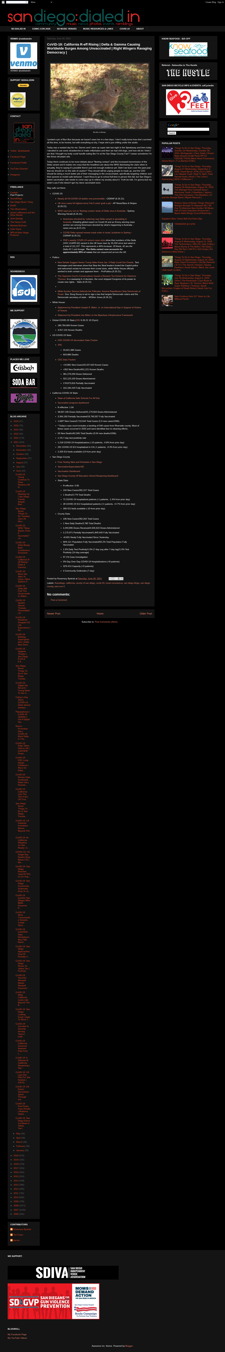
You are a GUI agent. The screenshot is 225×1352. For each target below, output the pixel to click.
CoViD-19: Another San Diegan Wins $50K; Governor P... (23, 901)
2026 (16, 421)
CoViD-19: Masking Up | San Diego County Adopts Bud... (22, 497)
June (19, 471)
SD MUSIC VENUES (67, 29)
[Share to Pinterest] (121, 578)
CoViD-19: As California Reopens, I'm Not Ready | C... (22, 842)
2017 (16, 1168)
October (20, 454)
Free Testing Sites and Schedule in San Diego (80, 462)
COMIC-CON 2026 (41, 29)
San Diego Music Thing (21, 202)
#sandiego (60, 583)
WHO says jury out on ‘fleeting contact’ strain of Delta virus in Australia (91, 211)
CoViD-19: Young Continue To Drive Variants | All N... (23, 480)
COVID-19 (125, 29)
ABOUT (140, 29)
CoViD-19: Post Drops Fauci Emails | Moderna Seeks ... (23, 1108)
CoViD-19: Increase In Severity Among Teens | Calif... (22, 1030)
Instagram (15, 174)
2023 (16, 434)
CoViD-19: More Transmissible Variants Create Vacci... (23, 918)
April (18, 1138)
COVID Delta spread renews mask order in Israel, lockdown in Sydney (97, 232)
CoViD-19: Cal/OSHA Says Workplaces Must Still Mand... (22, 935)
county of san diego (85, 583)
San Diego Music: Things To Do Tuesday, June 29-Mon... (23, 515)
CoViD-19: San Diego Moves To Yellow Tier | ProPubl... (23, 966)
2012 (16, 1189)
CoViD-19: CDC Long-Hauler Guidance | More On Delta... (22, 764)
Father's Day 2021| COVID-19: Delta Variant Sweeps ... (23, 702)
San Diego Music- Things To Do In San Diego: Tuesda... (22, 809)
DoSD (13, 205)
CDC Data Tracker (66, 359)
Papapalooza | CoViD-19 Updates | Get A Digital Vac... (23, 716)
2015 (16, 1176)
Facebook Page (18, 156)
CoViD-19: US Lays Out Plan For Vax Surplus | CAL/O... (23, 1077)
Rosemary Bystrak (22, 1229)
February (21, 1146)
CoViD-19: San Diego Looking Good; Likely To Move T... (23, 1014)
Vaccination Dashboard (69, 471)
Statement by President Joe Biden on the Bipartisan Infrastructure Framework (95, 315)
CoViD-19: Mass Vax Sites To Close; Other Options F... (23, 576)
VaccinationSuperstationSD (71, 466)
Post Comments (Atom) (106, 622)
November (21, 450)
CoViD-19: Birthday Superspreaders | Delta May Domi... (23, 639)
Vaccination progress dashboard (73, 402)
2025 (16, 425)
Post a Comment (59, 600)
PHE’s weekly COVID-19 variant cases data (84, 240)
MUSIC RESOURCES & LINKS (98, 29)
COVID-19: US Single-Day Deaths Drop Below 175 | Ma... (23, 857)
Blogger (129, 1346)
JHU (78, 320)
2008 (16, 1205)
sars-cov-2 (59, 586)
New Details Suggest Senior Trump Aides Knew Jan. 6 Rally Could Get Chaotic (96, 262)
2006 (16, 1214)
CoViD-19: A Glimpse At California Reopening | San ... (23, 1062)
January (20, 1150)
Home (100, 613)
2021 (16, 442)
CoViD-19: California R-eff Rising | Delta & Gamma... (23, 562)
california (70, 583)
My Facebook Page (17, 1334)
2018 (16, 1164)
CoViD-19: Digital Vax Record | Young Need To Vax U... (23, 688)
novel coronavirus (114, 583)
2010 (16, 1197)
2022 (16, 438)
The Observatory (18, 209)
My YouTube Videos (17, 1338)
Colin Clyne (15, 229)
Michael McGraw (18, 225)
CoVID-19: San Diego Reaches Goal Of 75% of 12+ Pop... (23, 871)
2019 (16, 1159)
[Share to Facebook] (118, 578)
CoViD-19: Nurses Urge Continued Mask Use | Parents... (23, 779)
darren (16, 1240)
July (18, 466)
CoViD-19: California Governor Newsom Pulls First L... (21, 1047)
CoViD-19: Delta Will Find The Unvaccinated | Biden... (23, 591)
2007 (16, 1210)
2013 (16, 1185)
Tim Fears (18, 1235)
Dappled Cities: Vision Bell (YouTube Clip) (182, 218)
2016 (16, 1172)
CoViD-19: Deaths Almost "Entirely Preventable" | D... (23, 606)
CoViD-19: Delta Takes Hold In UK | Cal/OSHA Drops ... (23, 748)
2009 (16, 1201)
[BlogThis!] (113, 578)
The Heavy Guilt (18, 222)
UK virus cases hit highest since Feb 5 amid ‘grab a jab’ (84, 203)
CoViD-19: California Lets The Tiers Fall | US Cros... (22, 794)
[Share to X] (116, 578)
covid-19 (100, 583)
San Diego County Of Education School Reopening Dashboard (88, 476)
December (21, 446)
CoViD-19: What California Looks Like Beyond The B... (23, 998)
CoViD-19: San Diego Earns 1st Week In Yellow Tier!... (23, 1123)
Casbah (14, 192)
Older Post (146, 613)
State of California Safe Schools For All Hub (79, 398)
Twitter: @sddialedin (20, 151)
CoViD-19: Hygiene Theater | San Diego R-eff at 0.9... (22, 655)
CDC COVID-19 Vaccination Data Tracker (78, 340)
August (20, 462)
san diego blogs (131, 583)
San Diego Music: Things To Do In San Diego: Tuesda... (22, 672)
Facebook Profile (18, 162)
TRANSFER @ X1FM (184, 224)
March (19, 1142)
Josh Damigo (16, 218)
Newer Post (53, 613)
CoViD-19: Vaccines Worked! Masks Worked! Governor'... (22, 981)
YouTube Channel (19, 168)
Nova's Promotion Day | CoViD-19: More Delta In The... (22, 732)
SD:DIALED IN (18, 29)
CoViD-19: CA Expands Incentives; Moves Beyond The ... (23, 827)
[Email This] (110, 578)
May (18, 1133)
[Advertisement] (188, 334)
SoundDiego (16, 198)
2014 (16, 1180)
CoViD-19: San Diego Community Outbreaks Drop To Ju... (23, 886)
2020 (16, 1155)
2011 (16, 1193)
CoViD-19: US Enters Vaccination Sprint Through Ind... (22, 1093)
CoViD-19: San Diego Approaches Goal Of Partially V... (23, 951)
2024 (16, 429)
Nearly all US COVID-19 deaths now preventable (81, 198)
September (22, 458)
